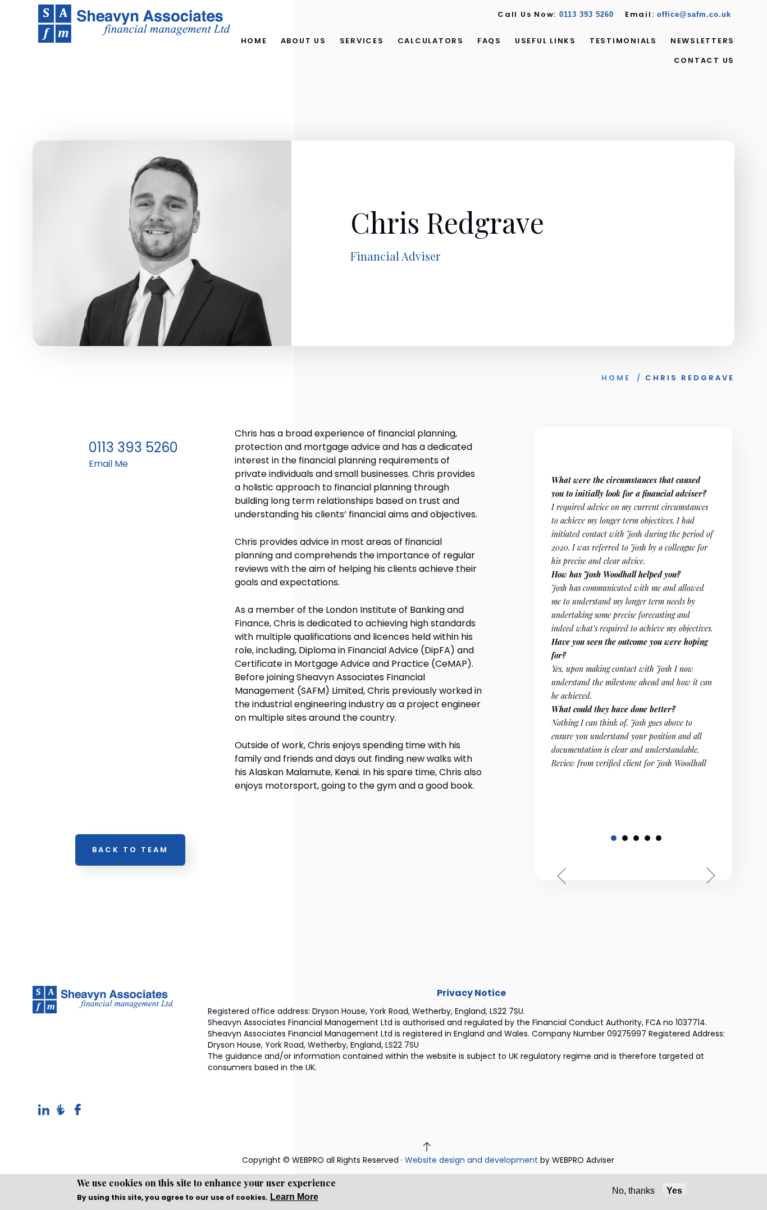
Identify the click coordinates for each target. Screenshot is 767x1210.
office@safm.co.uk (694, 14)
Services (362, 40)
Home (254, 40)
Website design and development (471, 1160)
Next (706, 876)
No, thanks (633, 1190)
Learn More (294, 1197)
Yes (674, 1190)
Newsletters (702, 40)
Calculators (431, 40)
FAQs (489, 40)
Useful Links (545, 40)
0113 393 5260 (586, 14)
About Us (303, 40)
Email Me (108, 463)
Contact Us (704, 60)
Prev (566, 876)
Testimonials (623, 40)
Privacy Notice (471, 992)
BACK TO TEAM (130, 849)
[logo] (134, 23)
